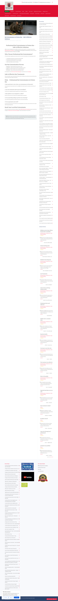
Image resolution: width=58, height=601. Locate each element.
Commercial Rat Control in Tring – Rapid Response (45, 86)
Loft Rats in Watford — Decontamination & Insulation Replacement (45, 178)
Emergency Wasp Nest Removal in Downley (45, 37)
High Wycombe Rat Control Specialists (45, 69)
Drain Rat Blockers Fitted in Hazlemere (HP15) (45, 205)
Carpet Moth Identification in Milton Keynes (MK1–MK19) (45, 152)
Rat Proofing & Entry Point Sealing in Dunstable (44, 210)
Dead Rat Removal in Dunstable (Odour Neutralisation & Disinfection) (45, 213)
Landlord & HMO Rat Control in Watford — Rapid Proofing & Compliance (45, 172)
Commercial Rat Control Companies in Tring (11, 525)
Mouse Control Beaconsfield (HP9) (44, 138)
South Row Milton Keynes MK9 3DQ (28, 2)
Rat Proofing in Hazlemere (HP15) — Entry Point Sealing (45, 199)
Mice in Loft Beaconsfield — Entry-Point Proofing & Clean (45, 136)
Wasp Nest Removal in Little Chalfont (44, 43)
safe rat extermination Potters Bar (19, 118)
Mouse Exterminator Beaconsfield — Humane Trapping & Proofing (46, 133)
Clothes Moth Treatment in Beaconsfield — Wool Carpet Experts (45, 141)
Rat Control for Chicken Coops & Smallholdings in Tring (44, 190)
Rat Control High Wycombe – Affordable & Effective (45, 78)
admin (6, 40)
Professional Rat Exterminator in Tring (44, 98)
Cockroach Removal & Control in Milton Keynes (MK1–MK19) (45, 158)
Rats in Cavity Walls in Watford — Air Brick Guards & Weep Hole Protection (45, 169)
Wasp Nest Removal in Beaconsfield (44, 34)
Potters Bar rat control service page (13, 110)
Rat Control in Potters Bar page (16, 71)
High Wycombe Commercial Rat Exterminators (44, 53)
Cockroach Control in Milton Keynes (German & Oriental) (46, 161)
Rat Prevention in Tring (42, 96)
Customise (5, 597)
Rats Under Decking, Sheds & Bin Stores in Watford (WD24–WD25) (45, 175)
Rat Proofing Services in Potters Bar (44, 100)
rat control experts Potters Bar (13, 117)
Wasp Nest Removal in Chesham (44, 50)
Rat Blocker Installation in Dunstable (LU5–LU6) (45, 216)
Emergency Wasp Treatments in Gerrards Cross (45, 27)
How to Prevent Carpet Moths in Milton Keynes (45, 155)
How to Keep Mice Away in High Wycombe (45, 218)
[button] (51, 599)
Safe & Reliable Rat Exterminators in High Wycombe (45, 72)
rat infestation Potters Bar (31, 117)
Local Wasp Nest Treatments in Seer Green (45, 29)
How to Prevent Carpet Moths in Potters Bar (45, 112)
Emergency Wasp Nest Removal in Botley (11, 486)
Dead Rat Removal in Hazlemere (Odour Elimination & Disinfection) (45, 202)
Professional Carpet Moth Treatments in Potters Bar (45, 115)
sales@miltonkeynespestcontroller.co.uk (44, 2)
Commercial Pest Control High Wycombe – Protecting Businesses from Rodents (45, 62)
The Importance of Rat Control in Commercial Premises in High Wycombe (46, 56)
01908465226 (36, 2)
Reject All (11, 597)
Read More (41, 241)
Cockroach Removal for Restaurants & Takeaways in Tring (44, 164)
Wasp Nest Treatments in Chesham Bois (45, 41)
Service (41, 407)
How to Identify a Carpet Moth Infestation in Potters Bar (45, 118)
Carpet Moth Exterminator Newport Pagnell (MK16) (45, 144)
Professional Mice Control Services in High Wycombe (45, 221)
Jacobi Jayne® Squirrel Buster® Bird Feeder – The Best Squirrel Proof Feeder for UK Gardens (46, 124)
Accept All (16, 597)
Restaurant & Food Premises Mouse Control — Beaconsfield (46, 127)
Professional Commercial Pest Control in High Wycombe (46, 59)
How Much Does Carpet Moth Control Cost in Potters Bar (46, 121)
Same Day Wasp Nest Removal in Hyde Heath (46, 39)
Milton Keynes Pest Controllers (9, 50)
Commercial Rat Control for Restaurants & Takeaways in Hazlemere (45, 196)
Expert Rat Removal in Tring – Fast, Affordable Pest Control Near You (46, 94)
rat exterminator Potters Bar (22, 117)
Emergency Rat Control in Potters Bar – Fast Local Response (45, 109)
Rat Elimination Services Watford (44, 166)
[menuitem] (7, 11)
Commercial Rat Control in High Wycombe (45, 64)
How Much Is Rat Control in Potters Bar (11, 548)
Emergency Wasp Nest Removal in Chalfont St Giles (46, 32)
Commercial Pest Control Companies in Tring (45, 89)
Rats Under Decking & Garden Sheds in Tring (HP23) (45, 193)
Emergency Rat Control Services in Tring (45, 83)
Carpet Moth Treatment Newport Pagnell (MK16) (45, 149)
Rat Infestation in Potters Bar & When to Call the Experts (45, 103)
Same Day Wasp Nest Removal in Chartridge (45, 45)
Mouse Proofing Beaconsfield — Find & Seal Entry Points (45, 130)
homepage (29, 71)
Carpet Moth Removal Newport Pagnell (45, 146)
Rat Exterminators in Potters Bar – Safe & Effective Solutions (45, 106)
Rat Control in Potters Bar (11, 40)
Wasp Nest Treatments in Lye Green (44, 48)
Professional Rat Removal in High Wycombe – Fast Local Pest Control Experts (46, 81)
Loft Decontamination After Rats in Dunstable (46, 207)
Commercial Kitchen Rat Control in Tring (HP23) (45, 184)
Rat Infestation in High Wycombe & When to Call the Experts (45, 67)
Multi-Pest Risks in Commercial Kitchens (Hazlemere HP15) (45, 187)
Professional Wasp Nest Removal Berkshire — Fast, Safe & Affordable (46, 24)
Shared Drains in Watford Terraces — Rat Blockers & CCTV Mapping (45, 181)
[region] (11, 594)
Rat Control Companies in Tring (43, 91)
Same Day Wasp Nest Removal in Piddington (11, 475)
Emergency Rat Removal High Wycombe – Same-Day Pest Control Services (45, 75)
